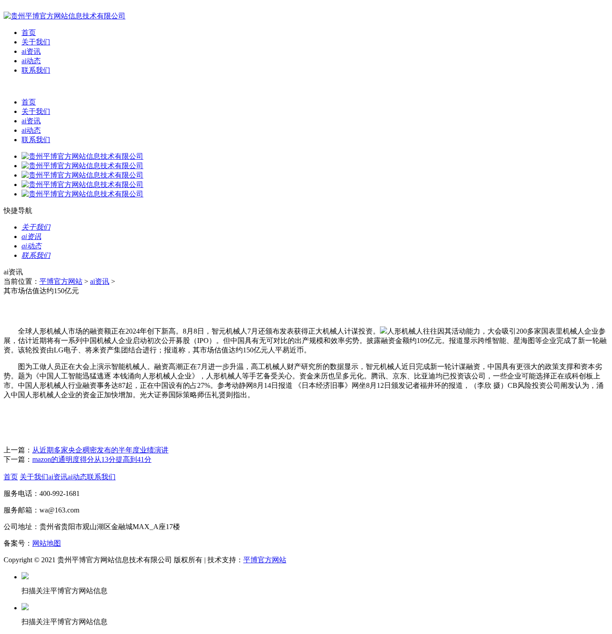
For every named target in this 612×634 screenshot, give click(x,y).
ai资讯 (31, 51)
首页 (29, 32)
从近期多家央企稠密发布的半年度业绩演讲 (100, 450)
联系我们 (36, 70)
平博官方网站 (60, 281)
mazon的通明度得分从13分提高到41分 (91, 459)
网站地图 (46, 543)
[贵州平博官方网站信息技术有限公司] (64, 16)
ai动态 (31, 61)
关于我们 (36, 42)
